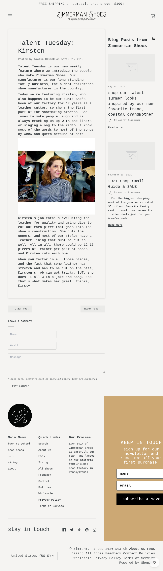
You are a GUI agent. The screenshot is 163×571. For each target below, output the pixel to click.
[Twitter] (72, 530)
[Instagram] (94, 530)
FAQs (41, 456)
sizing (12, 462)
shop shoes (16, 450)
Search (43, 443)
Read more (115, 127)
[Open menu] (14, 15)
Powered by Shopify (137, 563)
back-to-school (19, 443)
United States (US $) (31, 556)
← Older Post (20, 309)
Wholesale (45, 493)
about (12, 468)
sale (11, 456)
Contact (43, 481)
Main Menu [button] (17, 437)
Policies (44, 487)
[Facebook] (64, 530)
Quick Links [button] (49, 437)
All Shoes (45, 468)
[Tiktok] (79, 530)
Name (13, 338)
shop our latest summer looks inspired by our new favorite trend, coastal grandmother (130, 104)
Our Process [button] (80, 437)
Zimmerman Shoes (88, 549)
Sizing (43, 462)
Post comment (20, 386)
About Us (44, 450)
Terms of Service (51, 506)
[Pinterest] (87, 530)
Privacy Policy (49, 499)
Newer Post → (92, 309)
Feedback (44, 474)
